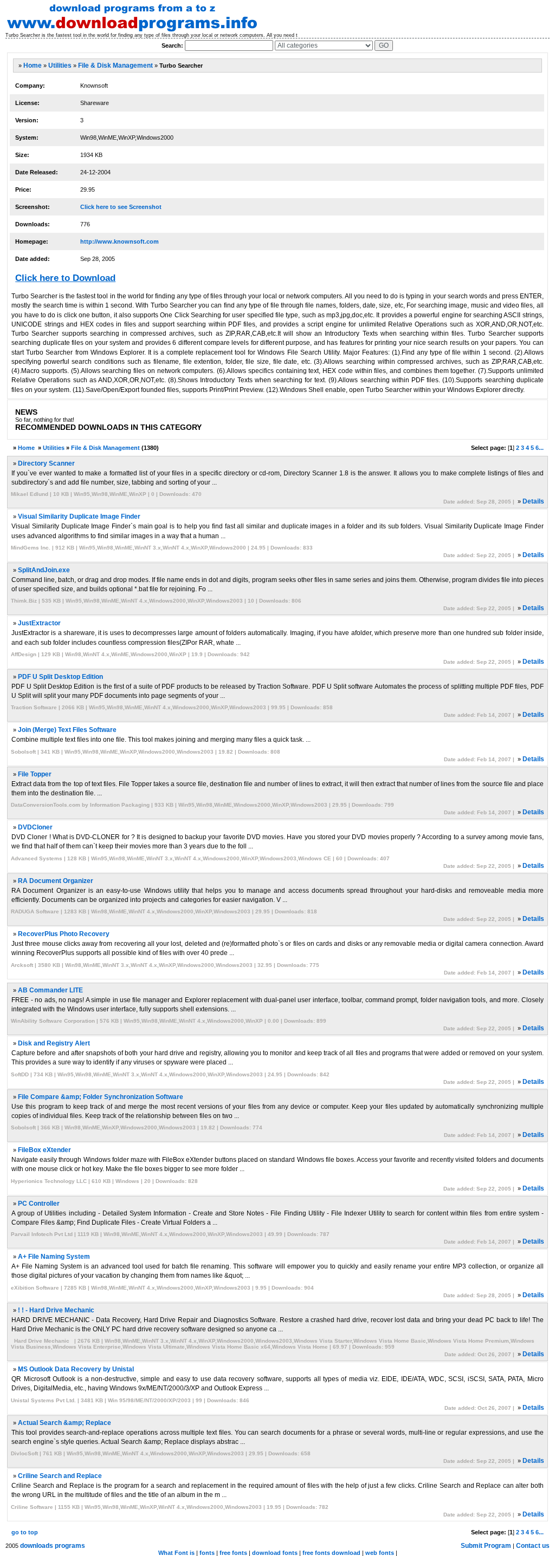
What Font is (176, 1553)
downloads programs (52, 1546)
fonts (207, 1553)
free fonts (233, 1553)
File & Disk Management (115, 65)
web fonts (379, 1553)
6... (539, 447)
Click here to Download (65, 278)
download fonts (275, 1553)
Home (32, 65)
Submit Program (486, 1546)
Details (533, 501)
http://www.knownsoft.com (119, 241)
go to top (24, 1532)
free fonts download (331, 1553)
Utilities (60, 65)
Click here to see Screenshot (121, 207)
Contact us (533, 1546)
